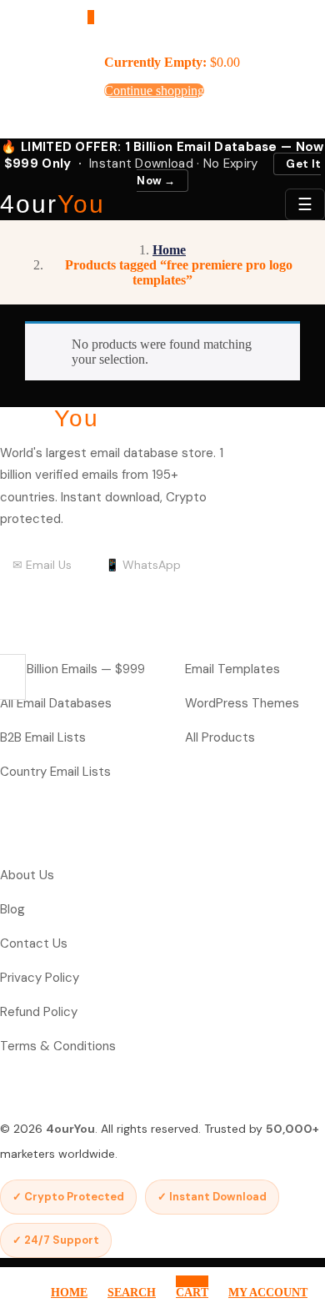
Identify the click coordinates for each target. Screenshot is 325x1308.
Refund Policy (39, 1012)
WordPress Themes (242, 703)
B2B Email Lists (43, 737)
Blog (12, 909)
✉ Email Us (42, 564)
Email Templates (232, 669)
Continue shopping (154, 90)
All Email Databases (56, 703)
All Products (220, 737)
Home (169, 250)
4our (52, 204)
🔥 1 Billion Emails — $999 (72, 669)
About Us (27, 875)
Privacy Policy (39, 977)
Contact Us (34, 943)
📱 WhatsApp (143, 564)
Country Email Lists (55, 771)
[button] (91, 17)
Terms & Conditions (58, 1046)
